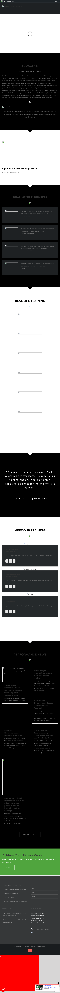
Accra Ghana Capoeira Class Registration (15, 889)
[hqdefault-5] (30, 392)
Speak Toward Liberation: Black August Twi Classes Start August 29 (14, 914)
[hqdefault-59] (30, 353)
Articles (34, 888)
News (33, 892)
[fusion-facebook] (6, 561)
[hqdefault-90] (30, 314)
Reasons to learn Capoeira (11, 893)
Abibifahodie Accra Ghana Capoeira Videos (15, 901)
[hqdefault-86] (30, 333)
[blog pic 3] (14, 142)
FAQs (33, 896)
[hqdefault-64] (30, 411)
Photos (34, 884)
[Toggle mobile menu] (57, 10)
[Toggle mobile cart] (54, 10)
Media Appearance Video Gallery (12, 885)
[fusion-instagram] (14, 561)
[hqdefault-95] (30, 372)
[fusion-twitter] (10, 561)
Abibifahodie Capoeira (29, 946)
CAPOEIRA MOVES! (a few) (11, 897)
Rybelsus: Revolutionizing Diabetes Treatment (13, 732)
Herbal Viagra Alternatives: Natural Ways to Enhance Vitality (14, 921)
